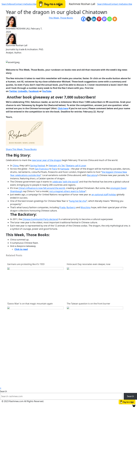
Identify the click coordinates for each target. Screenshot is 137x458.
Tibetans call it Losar (76, 165)
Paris (54, 168)
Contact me (116, 4)
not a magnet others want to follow (67, 191)
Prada (62, 207)
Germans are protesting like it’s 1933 (25, 264)
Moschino (86, 207)
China (15, 165)
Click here (63, 108)
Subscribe (127, 4)
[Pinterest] (99, 19)
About (107, 4)
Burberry (71, 207)
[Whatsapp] (109, 19)
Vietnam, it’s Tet (56, 165)
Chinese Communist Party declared (40, 219)
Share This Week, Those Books (21, 149)
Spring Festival (37, 165)
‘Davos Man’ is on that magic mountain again (30, 303)
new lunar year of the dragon (46, 160)
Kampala (64, 168)
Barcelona (92, 175)
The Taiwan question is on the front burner (88, 303)
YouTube (46, 91)
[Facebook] (83, 19)
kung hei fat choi (77, 200)
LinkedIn (22, 91)
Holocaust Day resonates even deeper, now (88, 264)
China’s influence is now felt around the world (41, 188)
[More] (114, 19)
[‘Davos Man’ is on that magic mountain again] (35, 334)
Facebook (34, 91)
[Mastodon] (104, 19)
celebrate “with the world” (65, 181)
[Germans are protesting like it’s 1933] (35, 295)
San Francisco (42, 168)
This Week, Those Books (61, 17)
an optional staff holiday (104, 194)
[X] (88, 19)
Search (100, 4)
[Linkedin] (94, 19)
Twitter (13, 91)
